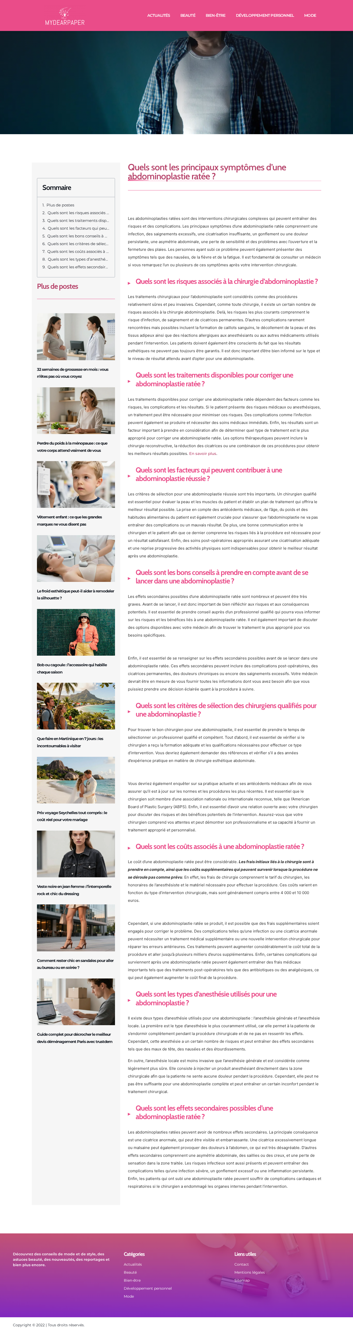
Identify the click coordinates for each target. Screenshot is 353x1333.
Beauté (187, 15)
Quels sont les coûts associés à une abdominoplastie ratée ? (78, 251)
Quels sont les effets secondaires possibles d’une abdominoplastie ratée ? (79, 266)
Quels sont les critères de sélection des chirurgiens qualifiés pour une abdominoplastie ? (79, 243)
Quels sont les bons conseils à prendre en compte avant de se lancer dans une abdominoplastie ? (78, 236)
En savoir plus (202, 453)
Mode (310, 15)
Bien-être (216, 15)
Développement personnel (265, 15)
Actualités (158, 15)
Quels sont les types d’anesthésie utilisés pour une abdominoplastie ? (79, 259)
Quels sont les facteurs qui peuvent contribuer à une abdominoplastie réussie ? (79, 228)
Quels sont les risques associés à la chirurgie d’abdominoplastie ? (79, 212)
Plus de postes (60, 205)
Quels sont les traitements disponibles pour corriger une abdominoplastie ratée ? (78, 220)
